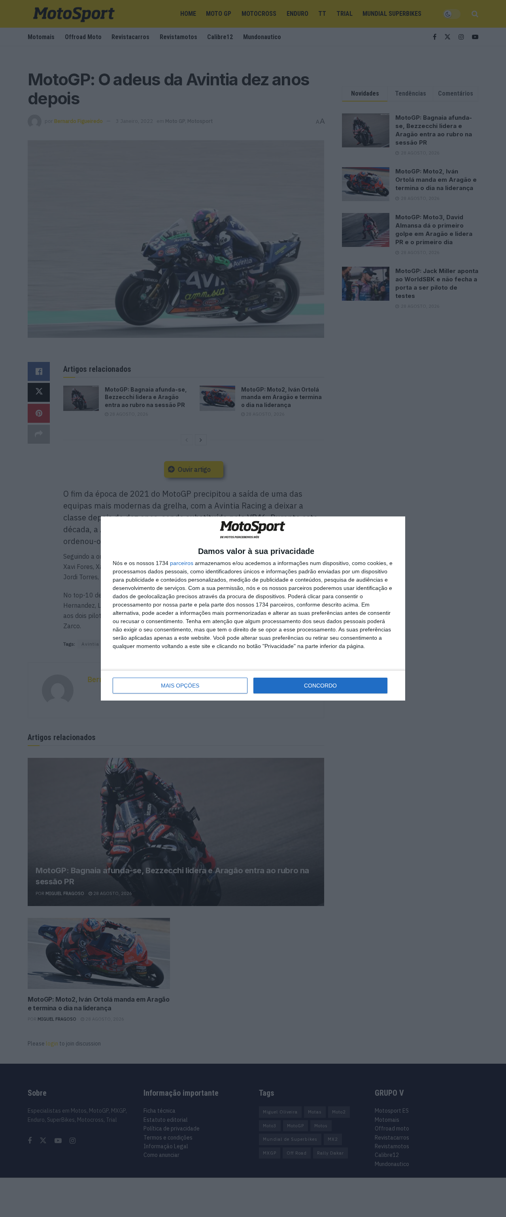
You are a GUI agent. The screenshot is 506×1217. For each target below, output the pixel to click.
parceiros (181, 563)
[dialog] (253, 608)
